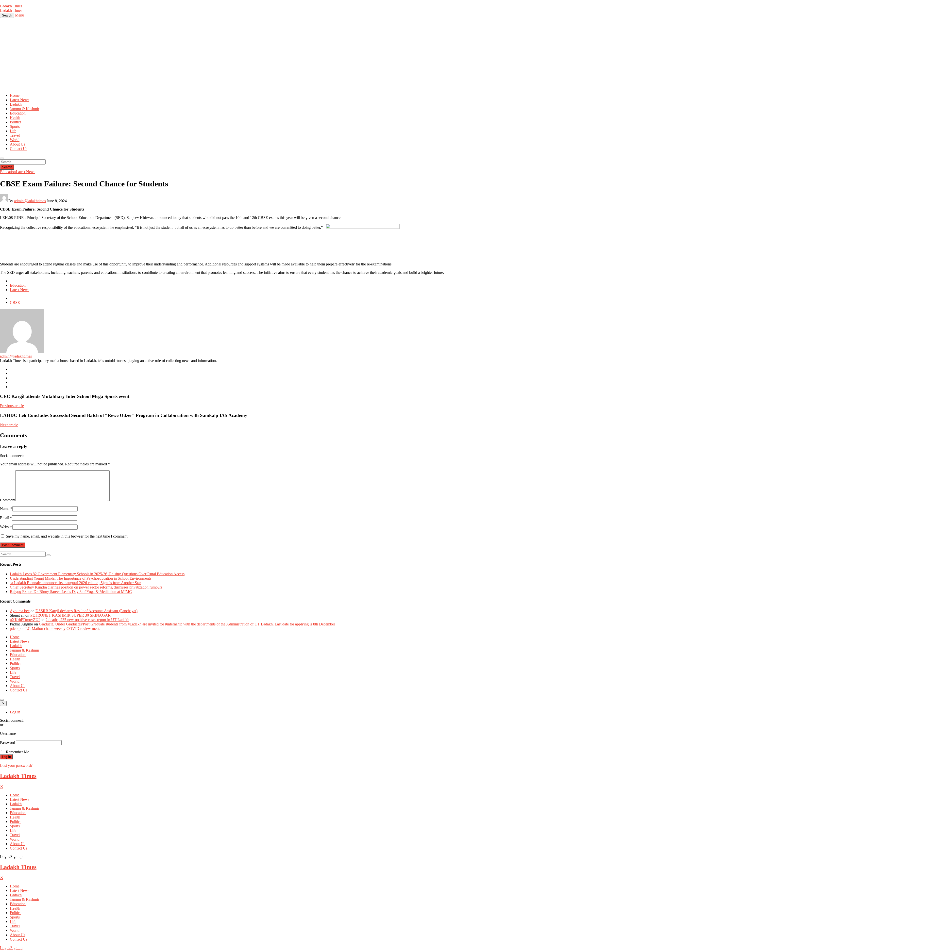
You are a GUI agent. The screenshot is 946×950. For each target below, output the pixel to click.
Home (14, 95)
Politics (15, 122)
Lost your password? (16, 765)
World (14, 140)
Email (6, 518)
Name (6, 509)
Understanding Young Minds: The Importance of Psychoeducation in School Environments (80, 578)
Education (18, 113)
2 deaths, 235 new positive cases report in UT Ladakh (87, 620)
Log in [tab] (15, 712)
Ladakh (16, 104)
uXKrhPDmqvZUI (25, 620)
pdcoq (14, 628)
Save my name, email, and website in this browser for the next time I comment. (67, 536)
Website (6, 527)
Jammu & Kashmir (24, 109)
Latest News (19, 100)
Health (15, 117)
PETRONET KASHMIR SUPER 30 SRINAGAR (70, 615)
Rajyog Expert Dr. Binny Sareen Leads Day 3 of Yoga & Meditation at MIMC (71, 592)
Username (8, 733)
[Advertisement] (473, 54)
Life (13, 131)
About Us (17, 144)
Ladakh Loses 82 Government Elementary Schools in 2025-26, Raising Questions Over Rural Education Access (97, 574)
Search (7, 167)
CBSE (15, 302)
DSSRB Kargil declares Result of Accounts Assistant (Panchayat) (86, 611)
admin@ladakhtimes (30, 201)
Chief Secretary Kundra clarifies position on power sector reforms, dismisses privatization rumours (86, 587)
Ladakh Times (18, 776)
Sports (15, 126)
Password (7, 742)
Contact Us (18, 149)
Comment (7, 500)
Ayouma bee (20, 611)
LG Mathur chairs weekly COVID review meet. (62, 628)
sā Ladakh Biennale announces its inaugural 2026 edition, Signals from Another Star (75, 583)
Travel (15, 135)
